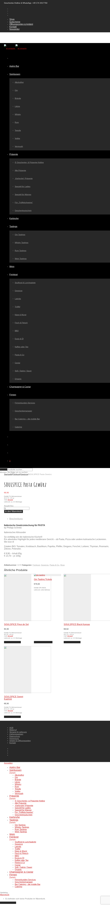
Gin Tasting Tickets (43, 579)
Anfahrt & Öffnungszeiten (20, 741)
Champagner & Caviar (20, 387)
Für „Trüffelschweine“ (24, 202)
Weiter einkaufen (8, 903)
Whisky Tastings (21, 242)
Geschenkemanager (23, 411)
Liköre (17, 106)
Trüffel (17, 307)
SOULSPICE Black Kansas (77, 624)
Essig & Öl (19, 339)
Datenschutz (14, 736)
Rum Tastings (20, 251)
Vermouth (19, 146)
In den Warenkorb (13, 511)
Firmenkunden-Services (25, 403)
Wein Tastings (21, 259)
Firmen (12, 395)
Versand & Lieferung (18, 732)
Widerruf (13, 730)
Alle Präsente (20, 170)
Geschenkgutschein (23, 210)
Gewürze (18, 291)
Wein (11, 266)
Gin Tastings (20, 234)
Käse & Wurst (20, 315)
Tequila (18, 130)
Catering (18, 427)
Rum (17, 122)
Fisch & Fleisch (21, 323)
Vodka (17, 138)
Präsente (13, 154)
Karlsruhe (14, 218)
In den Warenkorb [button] (12, 642)
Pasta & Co (19, 355)
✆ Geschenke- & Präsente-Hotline (29, 162)
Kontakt (13, 27)
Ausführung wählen (43, 642)
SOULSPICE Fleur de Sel (16, 624)
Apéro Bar (14, 66)
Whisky (18, 114)
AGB (11, 728)
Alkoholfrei (19, 82)
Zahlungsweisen (16, 734)
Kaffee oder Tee (21, 347)
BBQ (17, 331)
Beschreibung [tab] (16, 519)
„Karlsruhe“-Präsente (24, 178)
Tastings (13, 226)
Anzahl (7, 506)
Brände (18, 98)
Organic (18, 379)
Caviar (17, 363)
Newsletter (14, 29)
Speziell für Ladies (22, 186)
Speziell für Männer (23, 194)
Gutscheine (14, 22)
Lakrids (18, 299)
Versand (10, 499)
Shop (11, 19)
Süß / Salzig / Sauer (23, 371)
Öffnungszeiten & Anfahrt (21, 24)
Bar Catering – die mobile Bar (27, 419)
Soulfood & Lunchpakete (25, 283)
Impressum (14, 738)
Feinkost (13, 274)
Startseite (8, 474)
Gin (16, 90)
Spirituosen (14, 74)
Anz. (12, 506)
